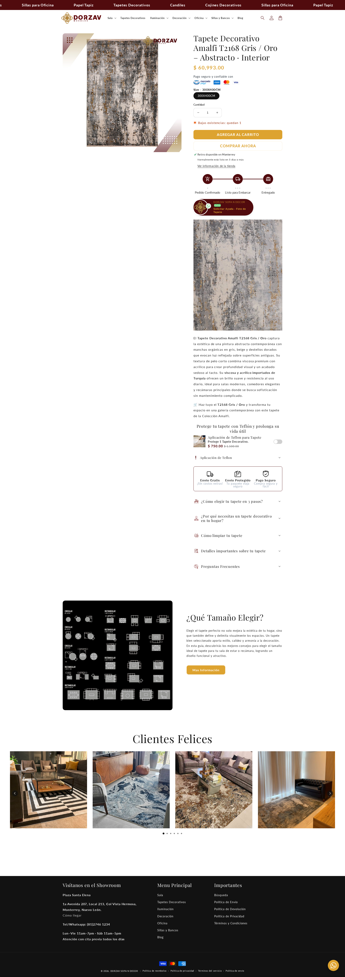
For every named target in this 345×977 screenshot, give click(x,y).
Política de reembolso (155, 970)
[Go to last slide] (15, 793)
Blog (160, 937)
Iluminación (165, 909)
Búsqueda (221, 895)
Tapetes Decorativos (171, 902)
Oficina (162, 923)
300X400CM (206, 95)
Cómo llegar (72, 915)
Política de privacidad (182, 970)
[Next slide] (330, 793)
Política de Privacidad (229, 916)
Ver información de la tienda (216, 166)
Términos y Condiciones (230, 923)
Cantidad (198, 104)
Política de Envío (226, 902)
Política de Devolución (230, 909)
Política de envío (235, 970)
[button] (262, 18)
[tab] (163, 833)
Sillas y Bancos (167, 930)
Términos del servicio (210, 970)
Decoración (165, 916)
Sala (160, 895)
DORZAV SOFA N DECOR (124, 971)
